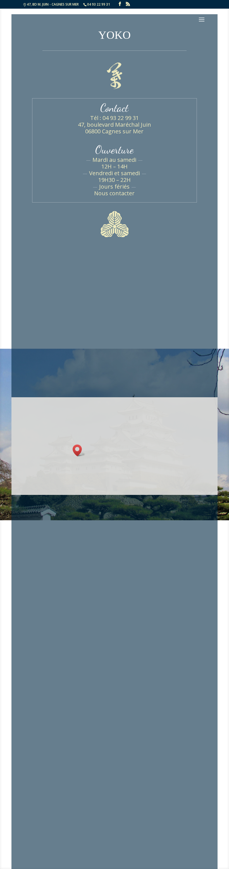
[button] (79, 450)
